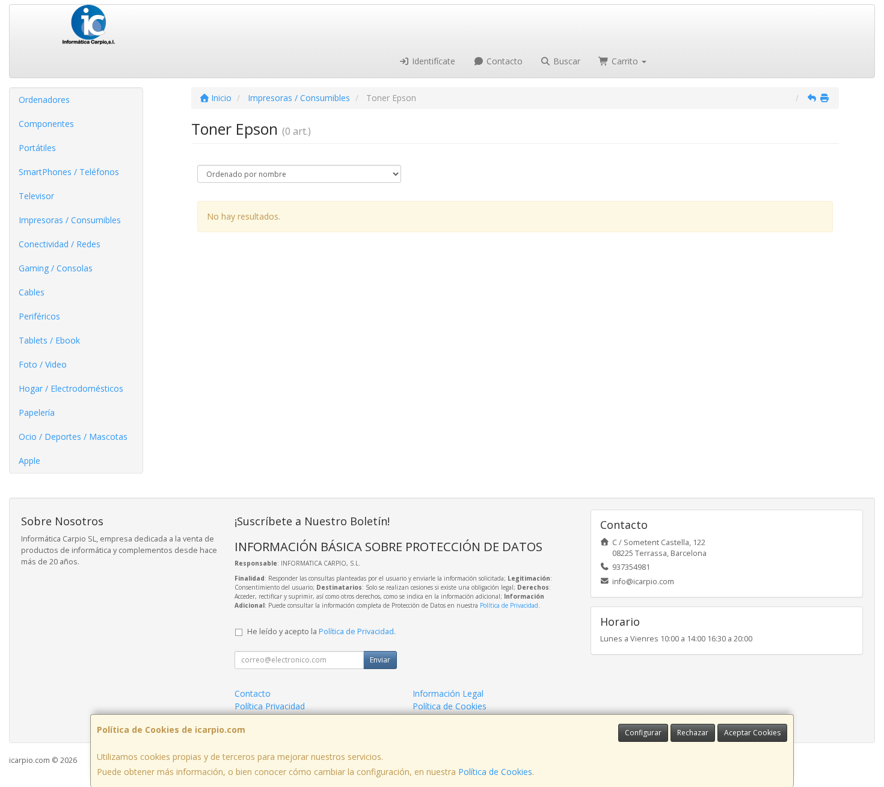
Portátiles (37, 147)
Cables (32, 292)
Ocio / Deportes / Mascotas (73, 436)
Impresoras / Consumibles (70, 220)
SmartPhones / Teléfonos (69, 171)
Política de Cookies (495, 771)
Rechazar (692, 732)
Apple (29, 460)
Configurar (643, 732)
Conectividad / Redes (59, 244)
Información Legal (448, 693)
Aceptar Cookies (752, 732)
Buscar (565, 61)
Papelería (37, 412)
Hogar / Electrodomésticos (71, 388)
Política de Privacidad (509, 605)
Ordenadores (44, 99)
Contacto (503, 61)
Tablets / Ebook (49, 340)
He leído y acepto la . (321, 631)
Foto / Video (43, 364)
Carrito (624, 61)
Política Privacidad (270, 706)
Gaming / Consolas (56, 268)
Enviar (380, 660)
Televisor (36, 196)
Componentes (46, 123)
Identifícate (432, 61)
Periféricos (39, 316)
